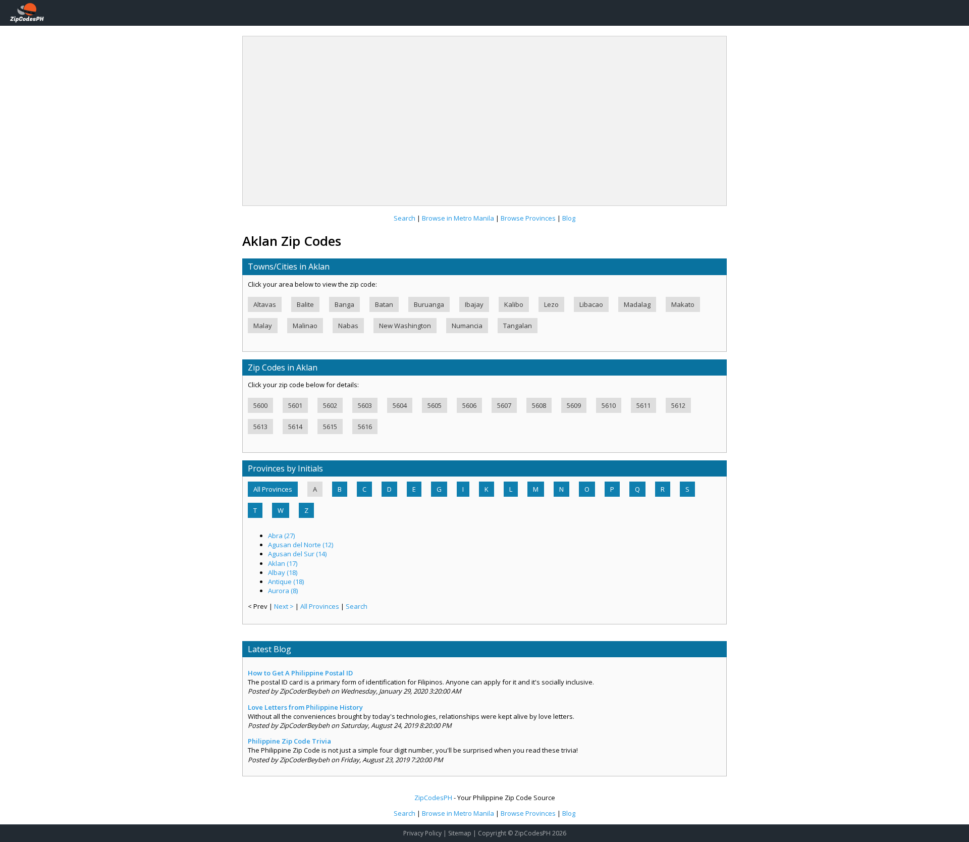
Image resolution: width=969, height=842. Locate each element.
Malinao (305, 325)
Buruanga (429, 304)
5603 (365, 405)
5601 (295, 405)
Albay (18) (282, 572)
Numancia (467, 325)
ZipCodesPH (433, 797)
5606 (469, 405)
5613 (260, 426)
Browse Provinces (528, 218)
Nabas (348, 325)
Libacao (591, 304)
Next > (284, 606)
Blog (568, 218)
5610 (609, 405)
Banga (344, 304)
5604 (400, 405)
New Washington (405, 325)
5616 (365, 426)
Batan (384, 304)
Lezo (551, 304)
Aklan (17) (282, 563)
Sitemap (459, 833)
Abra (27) (281, 535)
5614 (295, 426)
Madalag (637, 304)
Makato (682, 304)
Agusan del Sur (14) (297, 553)
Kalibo (513, 304)
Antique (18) (286, 581)
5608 (539, 405)
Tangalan (517, 325)
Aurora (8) (283, 590)
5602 (330, 405)
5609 (574, 405)
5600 (260, 405)
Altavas (264, 304)
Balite (305, 304)
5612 (678, 405)
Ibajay (474, 304)
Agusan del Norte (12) (300, 544)
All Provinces (272, 489)
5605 (434, 405)
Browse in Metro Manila (458, 218)
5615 (330, 426)
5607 (504, 405)
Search (404, 218)
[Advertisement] (484, 117)
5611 (643, 405)
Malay (262, 325)
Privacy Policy (422, 833)
